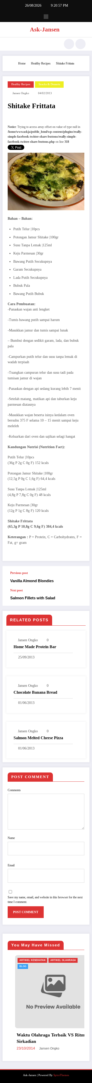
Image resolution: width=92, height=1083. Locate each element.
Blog (16, 966)
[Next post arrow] (80, 597)
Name (11, 838)
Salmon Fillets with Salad (32, 598)
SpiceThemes (61, 1075)
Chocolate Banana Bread (35, 692)
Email (11, 865)
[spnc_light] (80, 44)
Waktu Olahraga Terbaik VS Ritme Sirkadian (45, 1038)
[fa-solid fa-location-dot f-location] (46, 16)
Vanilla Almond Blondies (32, 581)
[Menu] (8, 44)
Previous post (19, 573)
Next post (16, 590)
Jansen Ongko (21, 93)
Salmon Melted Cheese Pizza (38, 738)
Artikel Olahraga (56, 960)
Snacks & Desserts (49, 84)
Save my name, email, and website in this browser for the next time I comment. (45, 900)
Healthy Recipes (20, 84)
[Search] (69, 44)
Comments (14, 790)
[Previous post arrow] (80, 577)
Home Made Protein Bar (35, 647)
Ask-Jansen (45, 29)
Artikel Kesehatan (26, 960)
